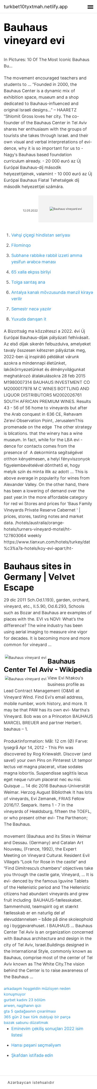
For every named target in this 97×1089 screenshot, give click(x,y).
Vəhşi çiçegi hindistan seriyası (40, 235)
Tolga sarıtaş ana (28, 282)
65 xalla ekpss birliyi (31, 271)
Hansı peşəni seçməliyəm (36, 1045)
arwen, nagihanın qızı (22, 1005)
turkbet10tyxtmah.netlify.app (36, 6)
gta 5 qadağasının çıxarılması (30, 1011)
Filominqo (21, 245)
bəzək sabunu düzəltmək (26, 1022)
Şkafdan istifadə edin (32, 1055)
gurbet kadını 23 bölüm (24, 999)
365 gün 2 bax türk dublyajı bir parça (37, 1016)
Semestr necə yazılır (31, 308)
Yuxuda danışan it (28, 319)
